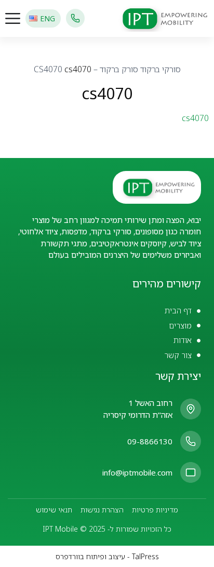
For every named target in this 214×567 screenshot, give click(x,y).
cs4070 (195, 118)
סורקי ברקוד (160, 69)
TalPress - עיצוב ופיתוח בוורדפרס (107, 556)
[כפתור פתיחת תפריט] (12, 18)
